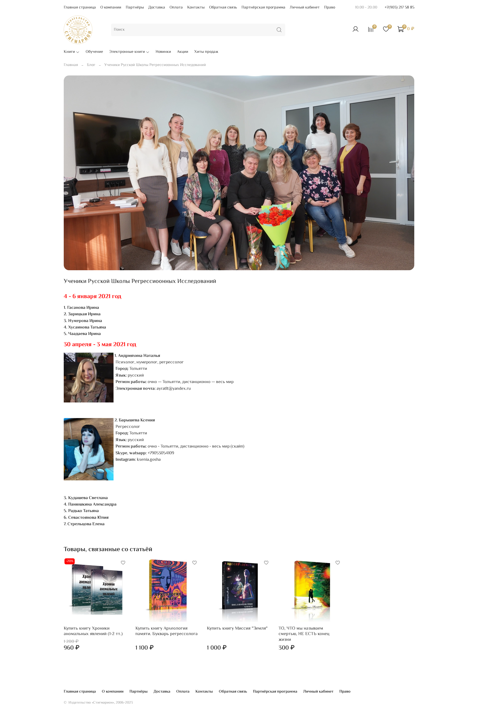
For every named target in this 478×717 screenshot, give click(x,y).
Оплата (176, 7)
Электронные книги (127, 52)
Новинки (163, 52)
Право (329, 7)
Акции (182, 52)
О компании (110, 7)
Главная (71, 65)
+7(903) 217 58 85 (399, 7)
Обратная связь (223, 7)
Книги (69, 52)
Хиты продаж (206, 52)
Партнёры (135, 7)
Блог (91, 65)
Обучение (94, 52)
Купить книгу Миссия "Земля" (237, 628)
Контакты (196, 7)
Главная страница (80, 7)
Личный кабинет (305, 7)
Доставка (156, 7)
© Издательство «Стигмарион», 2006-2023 (98, 703)
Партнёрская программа (263, 7)
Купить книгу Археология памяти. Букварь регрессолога (166, 631)
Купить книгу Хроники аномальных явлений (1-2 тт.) (93, 631)
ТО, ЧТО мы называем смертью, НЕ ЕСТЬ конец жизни (304, 634)
